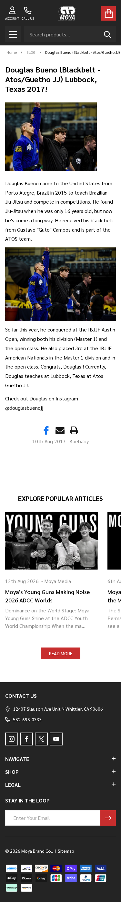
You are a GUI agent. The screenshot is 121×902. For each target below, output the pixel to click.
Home (11, 52)
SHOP (12, 771)
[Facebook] (46, 430)
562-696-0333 (27, 719)
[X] (41, 739)
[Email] (60, 430)
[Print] (73, 430)
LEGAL (13, 784)
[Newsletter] (108, 818)
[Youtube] (56, 739)
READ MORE (60, 653)
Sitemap (66, 851)
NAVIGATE (17, 758)
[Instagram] (11, 739)
